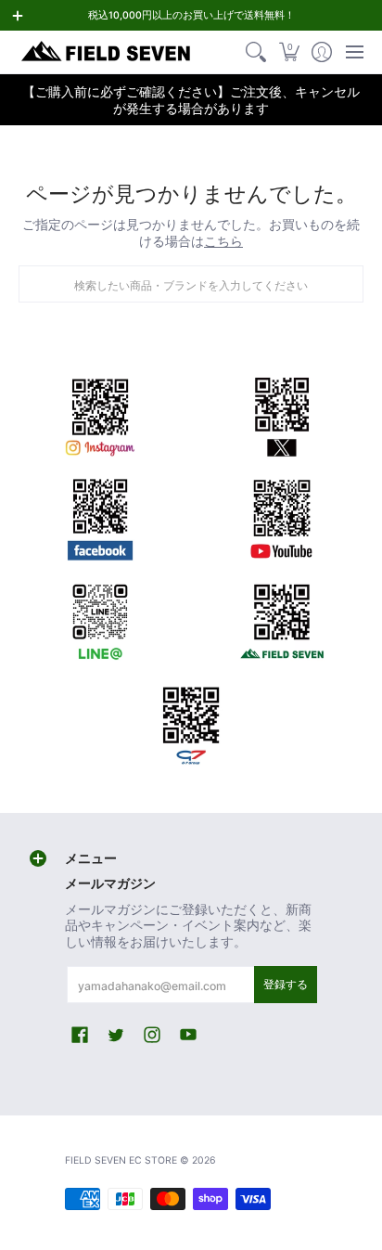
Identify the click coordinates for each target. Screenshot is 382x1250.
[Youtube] (281, 516)
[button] (289, 52)
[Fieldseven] (281, 618)
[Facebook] (100, 516)
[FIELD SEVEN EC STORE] (107, 52)
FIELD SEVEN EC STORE (121, 1160)
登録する (285, 984)
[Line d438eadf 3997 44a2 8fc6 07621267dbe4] (100, 618)
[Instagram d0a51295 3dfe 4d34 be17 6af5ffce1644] (100, 413)
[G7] (191, 720)
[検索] (256, 52)
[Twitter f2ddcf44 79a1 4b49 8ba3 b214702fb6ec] (281, 413)
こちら (223, 241)
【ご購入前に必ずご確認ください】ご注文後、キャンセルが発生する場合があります (191, 100)
